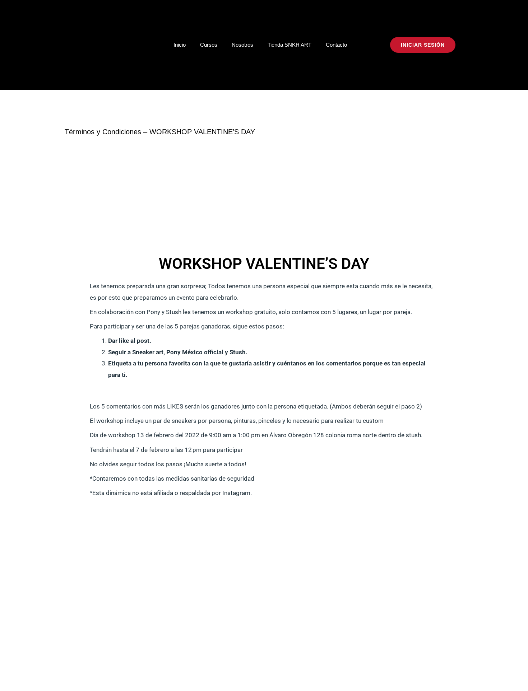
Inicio (179, 45)
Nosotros (242, 45)
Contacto (336, 45)
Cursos (208, 45)
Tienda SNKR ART (289, 45)
